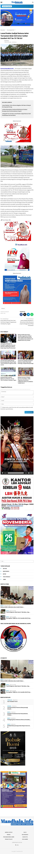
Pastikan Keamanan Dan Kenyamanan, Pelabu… (17, 714)
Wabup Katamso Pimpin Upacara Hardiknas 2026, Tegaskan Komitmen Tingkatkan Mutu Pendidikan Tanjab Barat (25, 380)
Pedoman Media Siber (8, 837)
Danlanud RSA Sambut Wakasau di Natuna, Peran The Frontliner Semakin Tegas (8, 379)
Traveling (9, 700)
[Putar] (2, 473)
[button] (17, 445)
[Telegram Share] (28, 314)
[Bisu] (29, 473)
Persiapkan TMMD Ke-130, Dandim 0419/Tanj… (18, 618)
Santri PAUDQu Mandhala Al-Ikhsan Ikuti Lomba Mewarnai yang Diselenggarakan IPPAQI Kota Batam (26, 322)
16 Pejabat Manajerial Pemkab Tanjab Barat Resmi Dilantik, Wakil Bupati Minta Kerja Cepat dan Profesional (8, 346)
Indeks (8, 834)
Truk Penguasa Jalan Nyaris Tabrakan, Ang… (18, 612)
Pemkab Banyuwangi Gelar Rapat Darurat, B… (18, 726)
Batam (4, 574)
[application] (17, 445)
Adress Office (8, 832)
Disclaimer (25, 839)
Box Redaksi (25, 834)
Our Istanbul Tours (12, 701)
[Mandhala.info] (17, 2)
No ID (25, 832)
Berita (2, 605)
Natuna (3, 308)
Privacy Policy (8, 839)
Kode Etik (25, 837)
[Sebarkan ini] (21, 314)
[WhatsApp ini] (31, 314)
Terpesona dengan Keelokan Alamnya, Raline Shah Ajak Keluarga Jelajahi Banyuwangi (25, 362)
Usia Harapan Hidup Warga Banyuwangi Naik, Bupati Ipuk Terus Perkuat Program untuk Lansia (8, 362)
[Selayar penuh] (31, 473)
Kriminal (9, 706)
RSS (18, 845)
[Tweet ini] (24, 314)
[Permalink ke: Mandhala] (2, 41)
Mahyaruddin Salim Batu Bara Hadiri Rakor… (12, 607)
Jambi (4, 579)
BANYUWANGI (6, 571)
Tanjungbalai (6, 576)
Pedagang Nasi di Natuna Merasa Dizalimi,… (19, 719)
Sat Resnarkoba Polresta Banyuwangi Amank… (17, 708)
